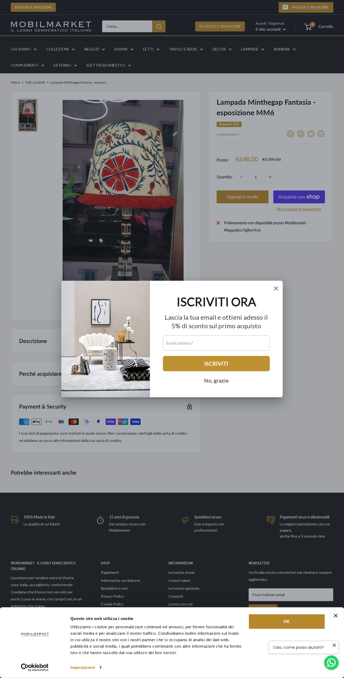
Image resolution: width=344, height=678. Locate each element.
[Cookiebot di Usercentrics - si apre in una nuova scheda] (34, 667)
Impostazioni (82, 667)
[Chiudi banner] (336, 616)
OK (287, 621)
